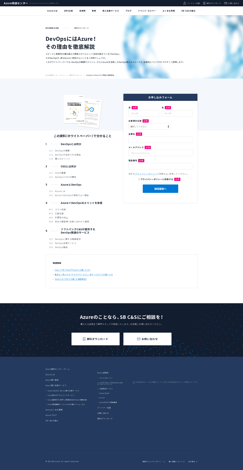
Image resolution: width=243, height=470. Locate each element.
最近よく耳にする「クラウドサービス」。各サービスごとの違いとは (84, 274)
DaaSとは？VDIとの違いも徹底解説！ (71, 279)
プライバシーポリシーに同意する (159, 179)
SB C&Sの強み (52, 420)
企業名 (134, 133)
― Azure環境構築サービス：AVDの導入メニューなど (65, 404)
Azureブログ (51, 415)
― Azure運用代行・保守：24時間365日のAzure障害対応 (66, 400)
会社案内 (191, 461)
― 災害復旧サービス (105, 388)
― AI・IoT (101, 398)
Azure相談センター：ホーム (55, 75)
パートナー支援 (193, 3)
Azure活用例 (103, 373)
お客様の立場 (138, 120)
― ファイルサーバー (105, 378)
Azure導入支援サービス (56, 385)
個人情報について (175, 461)
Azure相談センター (16, 3)
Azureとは (50, 374)
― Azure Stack (103, 393)
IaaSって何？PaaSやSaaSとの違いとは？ (73, 270)
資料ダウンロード (214, 3)
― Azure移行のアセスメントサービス (60, 395)
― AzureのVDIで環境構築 (107, 402)
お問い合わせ (233, 3)
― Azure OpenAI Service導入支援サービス (62, 390)
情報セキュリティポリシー (153, 461)
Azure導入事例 (52, 380)
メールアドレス (139, 147)
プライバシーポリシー (146, 173)
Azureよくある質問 (54, 410)
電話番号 (135, 160)
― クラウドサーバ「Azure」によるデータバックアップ (110, 383)
